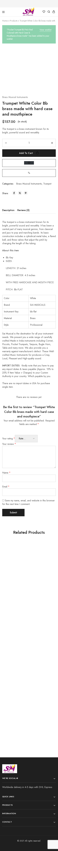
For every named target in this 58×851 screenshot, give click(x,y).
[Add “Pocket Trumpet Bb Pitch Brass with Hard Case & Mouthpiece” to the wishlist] (20, 549)
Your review (9, 444)
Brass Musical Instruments (15, 97)
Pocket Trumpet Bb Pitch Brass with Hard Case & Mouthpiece (14, 581)
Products (13, 20)
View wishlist (45, 29)
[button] (29, 173)
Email (5, 486)
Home (5, 20)
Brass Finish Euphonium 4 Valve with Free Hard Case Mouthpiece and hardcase (41, 715)
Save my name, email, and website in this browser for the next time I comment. (28, 502)
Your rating (8, 438)
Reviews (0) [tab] (23, 210)
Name (6, 472)
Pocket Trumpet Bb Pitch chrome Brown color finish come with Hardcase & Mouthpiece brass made (41, 646)
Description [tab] (8, 210)
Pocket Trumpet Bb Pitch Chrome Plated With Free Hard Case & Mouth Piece (14, 643)
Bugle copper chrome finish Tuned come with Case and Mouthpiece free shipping (14, 712)
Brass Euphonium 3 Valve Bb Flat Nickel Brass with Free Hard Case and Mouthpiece (41, 574)
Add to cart (26, 153)
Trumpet (47, 183)
